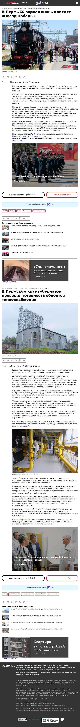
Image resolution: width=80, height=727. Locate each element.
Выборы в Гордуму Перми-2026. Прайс (64, 672)
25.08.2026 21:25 (7, 288)
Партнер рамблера (34, 719)
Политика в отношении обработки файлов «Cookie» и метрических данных (40, 705)
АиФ (15, 72)
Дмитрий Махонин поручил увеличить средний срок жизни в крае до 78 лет (36, 615)
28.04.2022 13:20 (7, 8)
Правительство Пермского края (12, 355)
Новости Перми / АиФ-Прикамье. (26, 136)
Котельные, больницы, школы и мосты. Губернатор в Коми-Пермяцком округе (44, 558)
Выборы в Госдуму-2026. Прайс (49, 670)
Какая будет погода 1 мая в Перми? (22, 252)
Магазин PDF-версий (23, 667)
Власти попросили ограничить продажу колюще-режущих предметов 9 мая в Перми (38, 246)
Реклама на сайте (49, 665)
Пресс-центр (38, 665)
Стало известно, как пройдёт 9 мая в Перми (39, 176)
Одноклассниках (19, 138)
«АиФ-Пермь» (18, 141)
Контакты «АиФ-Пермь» (67, 667)
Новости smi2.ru (9, 282)
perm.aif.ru (26, 520)
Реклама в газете (62, 665)
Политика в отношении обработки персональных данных (35, 703)
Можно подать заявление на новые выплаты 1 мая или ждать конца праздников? (37, 232)
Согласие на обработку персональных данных (31, 702)
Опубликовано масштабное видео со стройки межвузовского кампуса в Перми (37, 629)
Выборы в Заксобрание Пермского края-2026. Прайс (33, 672)
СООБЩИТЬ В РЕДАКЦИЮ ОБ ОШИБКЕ (27, 675)
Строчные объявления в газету (26, 670)
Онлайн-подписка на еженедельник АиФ (44, 667)
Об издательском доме (24, 665)
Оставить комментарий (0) (62, 195)
